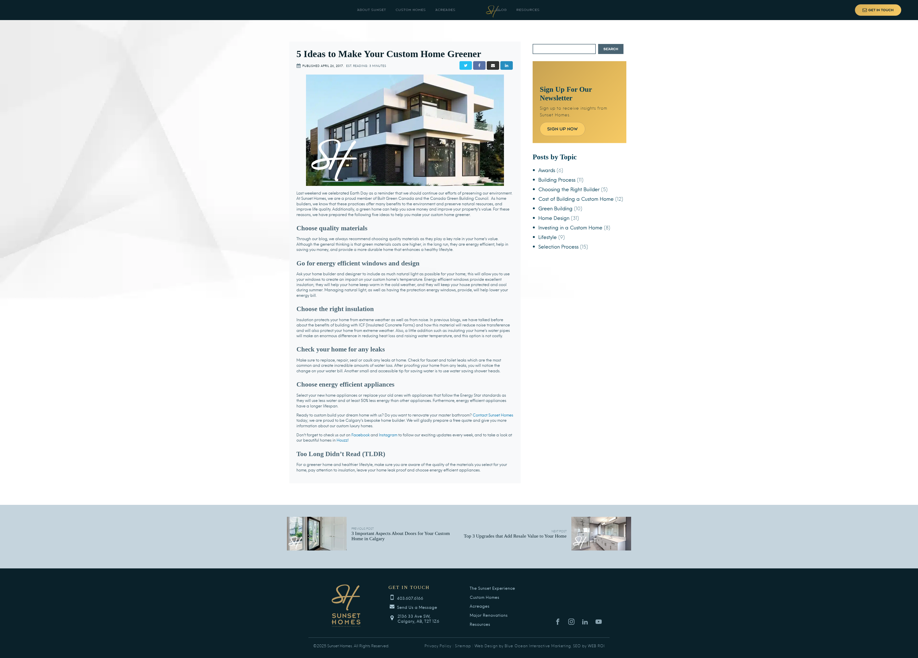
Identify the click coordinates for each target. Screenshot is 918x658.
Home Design (553, 217)
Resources (528, 10)
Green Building (555, 208)
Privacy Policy (438, 645)
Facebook (361, 434)
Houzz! (343, 440)
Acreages (445, 10)
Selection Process (558, 246)
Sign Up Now (562, 128)
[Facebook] (479, 65)
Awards (546, 169)
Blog (501, 10)
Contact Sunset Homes (493, 415)
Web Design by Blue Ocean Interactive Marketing (523, 645)
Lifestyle (547, 236)
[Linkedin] (506, 65)
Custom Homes (411, 10)
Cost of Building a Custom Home (576, 198)
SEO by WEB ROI (589, 645)
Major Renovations (489, 615)
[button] (878, 10)
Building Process (556, 179)
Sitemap (463, 645)
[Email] (493, 65)
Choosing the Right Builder (569, 189)
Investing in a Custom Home (570, 227)
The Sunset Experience (492, 588)
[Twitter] (465, 65)
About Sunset (371, 10)
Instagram (388, 434)
